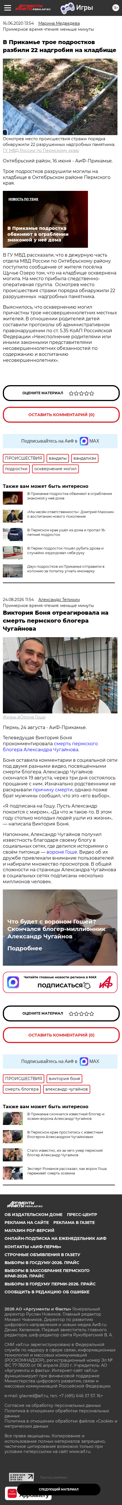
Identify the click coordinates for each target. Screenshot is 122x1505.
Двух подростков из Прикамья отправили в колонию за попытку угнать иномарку (65, 568)
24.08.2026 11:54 (18, 599)
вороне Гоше (62, 852)
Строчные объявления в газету (42, 1254)
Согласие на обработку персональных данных (53, 1405)
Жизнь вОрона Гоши (24, 717)
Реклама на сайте (27, 1222)
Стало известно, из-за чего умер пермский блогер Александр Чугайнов (65, 1152)
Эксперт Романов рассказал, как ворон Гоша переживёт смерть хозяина (67, 1171)
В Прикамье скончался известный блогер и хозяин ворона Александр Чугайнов (65, 1116)
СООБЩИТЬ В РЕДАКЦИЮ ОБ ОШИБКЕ (47, 1292)
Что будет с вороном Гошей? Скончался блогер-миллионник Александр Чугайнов (56, 929)
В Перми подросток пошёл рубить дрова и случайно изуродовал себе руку (65, 550)
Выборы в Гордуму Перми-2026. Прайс (50, 1284)
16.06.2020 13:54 (18, 23)
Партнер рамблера (53, 1477)
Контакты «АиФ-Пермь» (33, 1246)
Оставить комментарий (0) (61, 414)
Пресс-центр (82, 1214)
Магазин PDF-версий (29, 1230)
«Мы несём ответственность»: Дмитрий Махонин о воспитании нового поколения (70, 514)
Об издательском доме (33, 1214)
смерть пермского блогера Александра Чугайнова (50, 746)
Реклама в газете (74, 1222)
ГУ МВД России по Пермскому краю (41, 150)
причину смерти (53, 789)
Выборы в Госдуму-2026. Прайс (42, 1262)
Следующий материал (59, 1489)
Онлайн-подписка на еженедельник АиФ (55, 1238)
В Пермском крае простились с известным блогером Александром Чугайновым (65, 1134)
